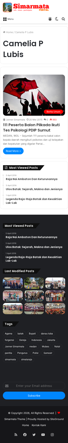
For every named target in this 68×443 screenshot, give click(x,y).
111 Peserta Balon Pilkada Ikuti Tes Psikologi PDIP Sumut (31, 127)
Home (9, 32)
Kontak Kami (39, 425)
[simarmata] (26, 7)
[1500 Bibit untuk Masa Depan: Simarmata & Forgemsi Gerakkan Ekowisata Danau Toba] (13, 308)
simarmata (10, 359)
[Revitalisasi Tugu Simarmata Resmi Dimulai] (34, 283)
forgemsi (9, 340)
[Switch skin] (57, 19)
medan (33, 346)
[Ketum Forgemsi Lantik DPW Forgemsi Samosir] (13, 295)
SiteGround (57, 419)
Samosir (48, 352)
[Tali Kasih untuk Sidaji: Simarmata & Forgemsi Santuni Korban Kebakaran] (55, 295)
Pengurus (22, 352)
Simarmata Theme (14, 419)
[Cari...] (63, 19)
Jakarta (51, 340)
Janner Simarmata (15, 119)
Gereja (22, 340)
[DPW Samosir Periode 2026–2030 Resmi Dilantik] (13, 283)
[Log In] (50, 19)
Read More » (13, 150)
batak (21, 333)
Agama (8, 333)
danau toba (47, 333)
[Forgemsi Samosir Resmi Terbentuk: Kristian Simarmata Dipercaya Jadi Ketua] (34, 295)
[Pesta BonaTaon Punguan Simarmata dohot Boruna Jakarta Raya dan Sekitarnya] (55, 308)
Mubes (45, 346)
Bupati (32, 333)
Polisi (35, 352)
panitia (8, 352)
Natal (57, 346)
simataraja (26, 359)
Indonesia (37, 340)
